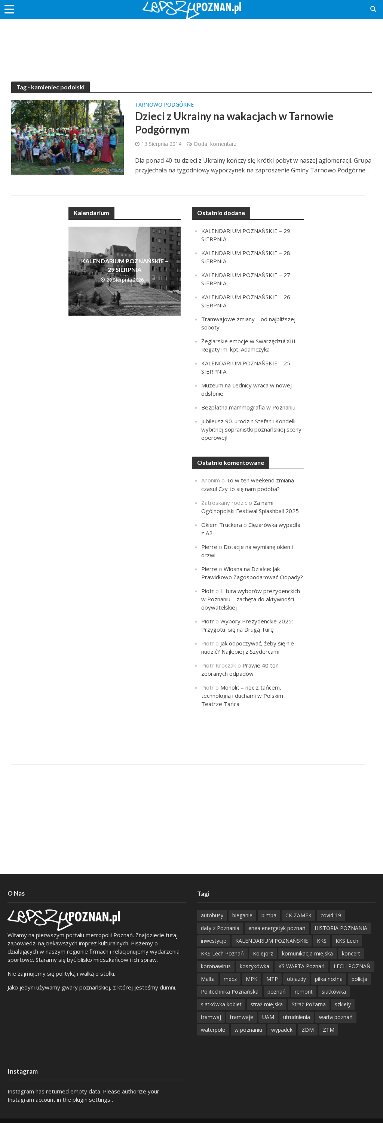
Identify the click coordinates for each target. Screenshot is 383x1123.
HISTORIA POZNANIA (341, 928)
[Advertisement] (191, 43)
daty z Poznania (220, 928)
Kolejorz (263, 953)
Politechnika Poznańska (229, 991)
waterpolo (213, 1029)
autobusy (212, 915)
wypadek (281, 1029)
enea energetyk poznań (277, 928)
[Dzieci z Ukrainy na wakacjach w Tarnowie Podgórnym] (67, 136)
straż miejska (267, 1004)
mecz (230, 978)
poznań (276, 991)
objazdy (296, 978)
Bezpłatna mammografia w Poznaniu (248, 407)
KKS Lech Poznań (222, 953)
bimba (268, 915)
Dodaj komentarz (215, 143)
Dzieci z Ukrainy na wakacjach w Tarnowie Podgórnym (234, 123)
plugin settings (92, 1099)
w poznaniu (248, 1029)
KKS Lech (346, 940)
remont (304, 991)
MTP (272, 978)
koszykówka (254, 966)
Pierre (209, 546)
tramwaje (241, 1017)
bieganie (242, 915)
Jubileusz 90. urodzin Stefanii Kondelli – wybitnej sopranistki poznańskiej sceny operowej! (251, 429)
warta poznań (336, 1017)
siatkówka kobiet (221, 1004)
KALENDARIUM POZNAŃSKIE (271, 940)
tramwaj (211, 1017)
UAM (268, 1017)
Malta (208, 978)
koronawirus (216, 966)
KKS (322, 940)
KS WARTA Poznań (301, 966)
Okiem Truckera (221, 524)
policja (359, 978)
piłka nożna (329, 978)
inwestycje (213, 940)
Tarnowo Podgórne (164, 105)
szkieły (343, 1004)
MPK (251, 978)
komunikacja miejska (307, 953)
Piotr (207, 591)
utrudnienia (296, 1017)
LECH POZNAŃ (352, 966)
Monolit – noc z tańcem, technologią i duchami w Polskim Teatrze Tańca (242, 696)
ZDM (307, 1029)
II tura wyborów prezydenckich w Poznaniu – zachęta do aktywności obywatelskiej (250, 599)
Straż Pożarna (309, 1004)
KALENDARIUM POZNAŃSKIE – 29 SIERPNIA (124, 265)
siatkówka (334, 991)
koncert (351, 953)
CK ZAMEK (298, 915)
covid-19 (331, 915)
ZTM (328, 1029)
